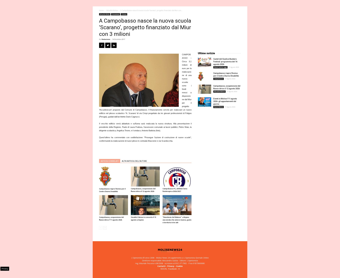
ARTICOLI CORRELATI (110, 161)
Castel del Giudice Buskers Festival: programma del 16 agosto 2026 (225, 61)
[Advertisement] (145, 150)
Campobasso (115, 14)
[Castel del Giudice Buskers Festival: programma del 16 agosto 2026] (204, 62)
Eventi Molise (218, 107)
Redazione (106, 39)
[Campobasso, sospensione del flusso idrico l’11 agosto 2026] (113, 205)
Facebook (172, 269)
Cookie (179, 266)
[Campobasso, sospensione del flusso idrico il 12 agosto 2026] (145, 176)
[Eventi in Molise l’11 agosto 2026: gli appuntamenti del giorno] (204, 102)
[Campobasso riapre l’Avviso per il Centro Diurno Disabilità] (113, 177)
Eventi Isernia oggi (220, 67)
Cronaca (124, 14)
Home (101, 10)
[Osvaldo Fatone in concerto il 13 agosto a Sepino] (145, 205)
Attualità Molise (112, 10)
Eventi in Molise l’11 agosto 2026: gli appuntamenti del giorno (225, 101)
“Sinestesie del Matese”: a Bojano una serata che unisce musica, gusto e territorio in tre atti (177, 220)
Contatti (161, 266)
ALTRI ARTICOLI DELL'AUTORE (134, 161)
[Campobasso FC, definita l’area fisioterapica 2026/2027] (177, 176)
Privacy (170, 266)
